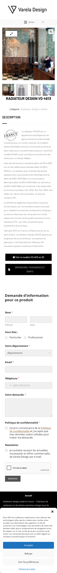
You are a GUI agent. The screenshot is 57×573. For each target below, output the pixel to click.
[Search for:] (43, 22)
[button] (52, 511)
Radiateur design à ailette (34, 109)
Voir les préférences (28, 561)
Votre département (17, 346)
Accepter (28, 545)
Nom (32, 325)
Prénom (9, 325)
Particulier (15, 337)
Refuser (29, 553)
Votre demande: (15, 394)
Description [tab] (11, 117)
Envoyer (12, 478)
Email (9, 362)
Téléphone (12, 378)
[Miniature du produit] (11, 34)
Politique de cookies (27, 569)
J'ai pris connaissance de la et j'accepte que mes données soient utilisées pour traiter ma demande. (30, 432)
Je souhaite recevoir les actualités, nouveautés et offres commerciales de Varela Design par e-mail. (30, 453)
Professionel (35, 337)
